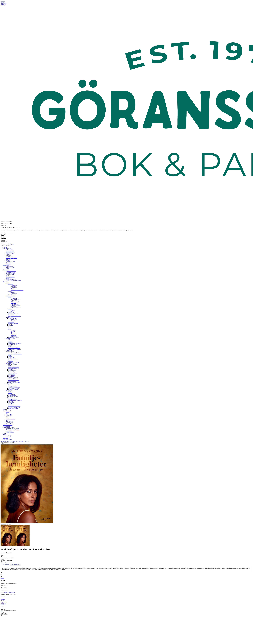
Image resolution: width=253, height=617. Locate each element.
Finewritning (11, 314)
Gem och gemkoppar (12, 364)
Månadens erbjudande (7, 425)
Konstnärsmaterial (12, 395)
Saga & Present (9, 256)
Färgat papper (14, 333)
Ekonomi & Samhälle (10, 272)
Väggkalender (14, 287)
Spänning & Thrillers (10, 267)
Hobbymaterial (11, 394)
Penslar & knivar (9, 421)
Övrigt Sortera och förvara (13, 362)
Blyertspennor (14, 298)
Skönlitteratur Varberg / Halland (12, 429)
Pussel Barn (10, 403)
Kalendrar (8, 282)
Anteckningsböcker (12, 318)
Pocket (7, 268)
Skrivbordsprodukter (10, 363)
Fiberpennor (13, 306)
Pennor (9, 297)
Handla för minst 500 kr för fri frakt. (8, 443)
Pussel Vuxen (11, 402)
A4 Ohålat (13, 330)
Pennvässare (11, 312)
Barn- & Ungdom (7, 248)
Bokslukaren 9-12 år (10, 253)
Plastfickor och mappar (13, 358)
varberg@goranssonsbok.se (9, 592)
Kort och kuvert (9, 383)
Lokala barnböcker (10, 432)
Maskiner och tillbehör (10, 338)
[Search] (3, 239)
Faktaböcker (8, 255)
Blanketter (10, 325)
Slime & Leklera (9, 262)
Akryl (7, 413)
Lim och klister (11, 374)
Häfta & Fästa (9, 350)
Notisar (9, 326)
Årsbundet (10, 284)
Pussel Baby (11, 404)
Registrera (4, 612)
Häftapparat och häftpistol (13, 367)
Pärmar (9, 355)
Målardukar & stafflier (10, 419)
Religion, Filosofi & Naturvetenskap (13, 280)
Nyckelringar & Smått (10, 261)
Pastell (7, 420)
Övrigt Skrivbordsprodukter (14, 382)
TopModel (8, 264)
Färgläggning (11, 391)
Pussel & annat (9, 431)
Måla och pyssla (9, 390)
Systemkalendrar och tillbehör (17, 290)
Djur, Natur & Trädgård (11, 271)
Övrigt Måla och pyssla (13, 396)
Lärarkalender (14, 293)
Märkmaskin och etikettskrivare (14, 343)
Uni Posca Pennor (9, 423)
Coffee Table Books (7, 439)
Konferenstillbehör (12, 381)
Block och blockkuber (13, 323)
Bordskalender (14, 285)
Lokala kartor (8, 435)
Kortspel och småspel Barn (14, 407)
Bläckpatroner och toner (13, 346)
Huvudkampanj (6, 426)
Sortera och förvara (10, 351)
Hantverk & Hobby (10, 274)
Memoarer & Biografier (11, 279)
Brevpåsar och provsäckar (13, 388)
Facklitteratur (6, 269)
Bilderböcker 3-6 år (10, 250)
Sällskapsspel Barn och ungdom (15, 400)
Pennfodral (10, 369)
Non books (5, 281)
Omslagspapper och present (14, 387)
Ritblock (10, 393)
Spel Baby (10, 401)
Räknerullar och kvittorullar (14, 348)
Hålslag (10, 365)
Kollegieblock (11, 322)
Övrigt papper (14, 336)
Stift (12, 311)
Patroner (13, 310)
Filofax (12, 288)
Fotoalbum (10, 361)
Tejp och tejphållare (12, 372)
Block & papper (9, 414)
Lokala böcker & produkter (8, 427)
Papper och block (9, 317)
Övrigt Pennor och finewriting (14, 316)
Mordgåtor (5, 438)
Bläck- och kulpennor (15, 299)
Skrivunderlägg (11, 371)
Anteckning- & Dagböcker (11, 258)
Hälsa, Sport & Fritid (10, 277)
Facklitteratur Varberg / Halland (12, 428)
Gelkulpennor (14, 300)
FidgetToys (8, 259)
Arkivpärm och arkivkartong (14, 352)
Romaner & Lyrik (9, 266)
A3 (11, 332)
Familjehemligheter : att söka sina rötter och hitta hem (18, 441)
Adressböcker (14, 319)
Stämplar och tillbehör (13, 378)
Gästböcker (13, 320)
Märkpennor (13, 303)
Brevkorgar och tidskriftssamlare (15, 354)
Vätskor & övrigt (9, 422)
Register (10, 359)
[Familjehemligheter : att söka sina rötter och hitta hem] (27, 483)
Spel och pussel (9, 397)
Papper (9, 329)
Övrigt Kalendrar (12, 294)
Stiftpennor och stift (15, 301)
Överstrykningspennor (15, 305)
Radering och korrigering (13, 313)
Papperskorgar (11, 357)
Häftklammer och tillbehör (13, 368)
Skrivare (10, 340)
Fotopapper (13, 335)
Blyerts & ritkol (9, 415)
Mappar (10, 356)
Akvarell (7, 412)
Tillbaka (2, 578)
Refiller (10, 309)
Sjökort (4, 433)
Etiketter (10, 327)
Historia (7, 275)
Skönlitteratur (6, 265)
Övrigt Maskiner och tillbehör (14, 349)
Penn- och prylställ (12, 370)
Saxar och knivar (11, 375)
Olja (7, 417)
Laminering (10, 342)
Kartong (10, 324)
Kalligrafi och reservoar (16, 307)
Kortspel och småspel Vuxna (14, 406)
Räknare (10, 339)
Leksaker (8, 260)
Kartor (4, 434)
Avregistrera (4, 613)
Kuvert (9, 384)
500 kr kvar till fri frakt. (5, 245)
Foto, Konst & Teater (10, 273)
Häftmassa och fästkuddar (13, 380)
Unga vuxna (8, 254)
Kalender (13, 292)
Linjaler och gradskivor (13, 377)
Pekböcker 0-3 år (9, 249)
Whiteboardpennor (15, 304)
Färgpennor (8, 416)
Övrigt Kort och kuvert (13, 389)
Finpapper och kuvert (12, 386)
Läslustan (5, 247)
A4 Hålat (13, 331)
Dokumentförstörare (12, 344)
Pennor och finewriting (10, 295)
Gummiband (11, 376)
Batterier (10, 345)
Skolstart (10, 291)
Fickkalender (13, 286)
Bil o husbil (8, 436)
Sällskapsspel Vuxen (12, 399)
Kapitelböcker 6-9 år (10, 252)
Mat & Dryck (8, 278)
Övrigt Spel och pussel (13, 408)
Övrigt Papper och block (13, 337)
